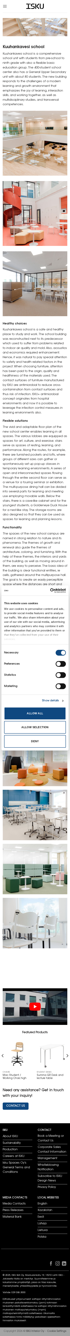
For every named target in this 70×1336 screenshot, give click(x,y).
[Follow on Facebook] (51, 1264)
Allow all (35, 713)
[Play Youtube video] (35, 1006)
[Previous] (3, 1062)
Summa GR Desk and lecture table (50, 1077)
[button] (5, 6)
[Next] (67, 1062)
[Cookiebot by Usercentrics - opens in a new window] (50, 590)
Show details (50, 700)
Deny (35, 741)
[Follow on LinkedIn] (64, 1264)
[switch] (61, 664)
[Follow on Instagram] (57, 1264)
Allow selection (35, 727)
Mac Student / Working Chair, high (14, 1077)
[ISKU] (35, 6)
